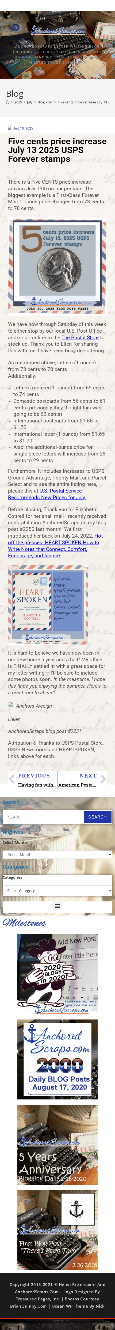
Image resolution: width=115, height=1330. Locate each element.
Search (97, 817)
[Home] (7, 102)
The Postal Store (80, 338)
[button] (57, 905)
